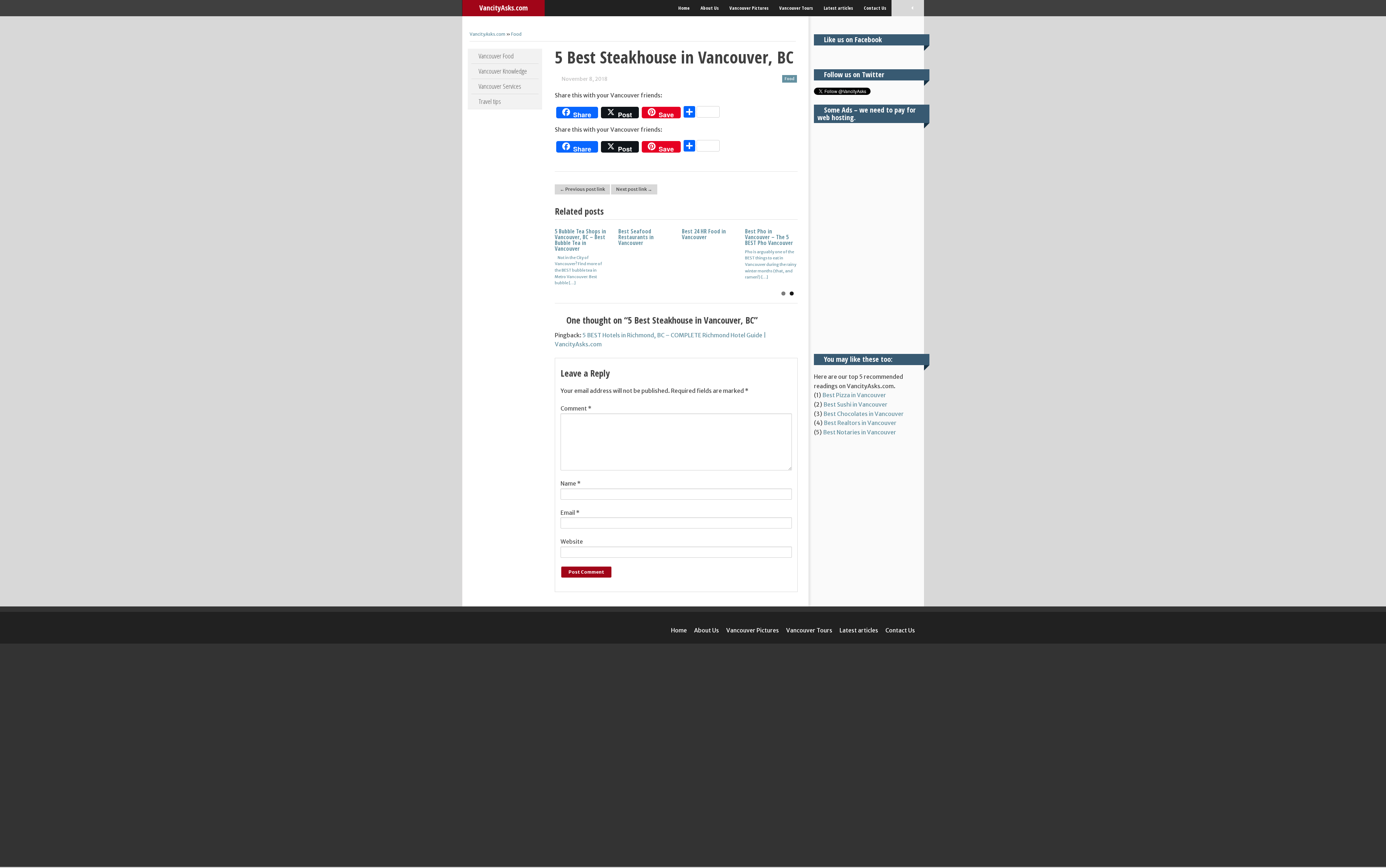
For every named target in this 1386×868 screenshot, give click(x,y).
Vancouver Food (496, 56)
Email (570, 512)
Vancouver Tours (796, 8)
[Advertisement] (866, 238)
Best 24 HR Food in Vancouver (704, 234)
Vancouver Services (500, 86)
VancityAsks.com (503, 8)
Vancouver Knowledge (503, 71)
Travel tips (490, 101)
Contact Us (875, 8)
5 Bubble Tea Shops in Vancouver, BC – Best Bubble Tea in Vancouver (580, 240)
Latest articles (838, 8)
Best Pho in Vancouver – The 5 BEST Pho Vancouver (769, 237)
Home (684, 8)
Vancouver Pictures (748, 8)
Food (516, 34)
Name (571, 483)
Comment (576, 408)
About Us (710, 8)
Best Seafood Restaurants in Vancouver (636, 237)
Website (572, 541)
